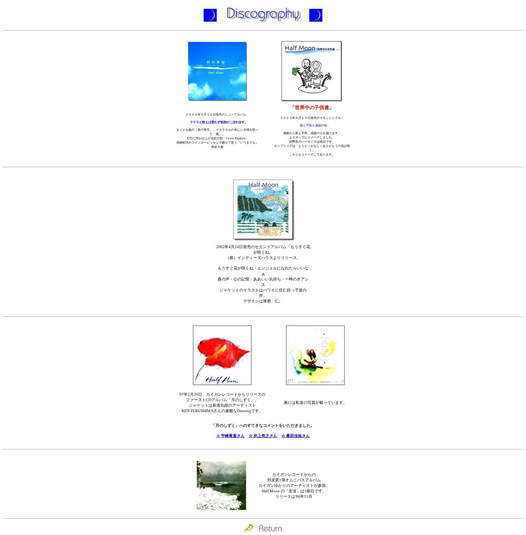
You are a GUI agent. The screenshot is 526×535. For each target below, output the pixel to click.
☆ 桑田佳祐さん (295, 435)
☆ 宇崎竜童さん (230, 435)
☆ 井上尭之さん (263, 435)
